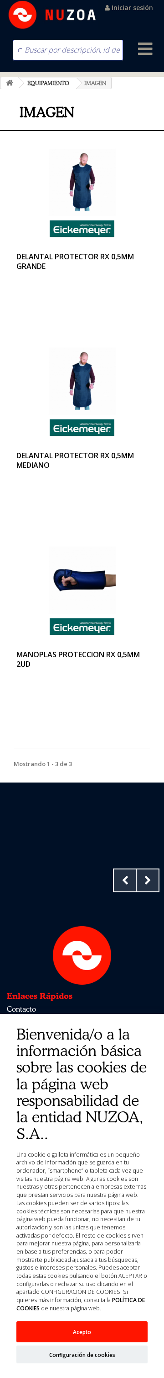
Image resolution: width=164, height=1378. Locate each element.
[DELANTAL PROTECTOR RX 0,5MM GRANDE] (82, 182)
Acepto (82, 1331)
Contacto (21, 1008)
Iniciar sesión (131, 7)
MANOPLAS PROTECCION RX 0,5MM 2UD (78, 659)
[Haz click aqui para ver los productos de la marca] (82, 228)
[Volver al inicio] (9, 83)
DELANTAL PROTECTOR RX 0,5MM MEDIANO (75, 460)
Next (147, 880)
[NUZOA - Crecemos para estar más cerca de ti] (52, 15)
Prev (125, 880)
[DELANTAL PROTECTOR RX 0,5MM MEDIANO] (82, 381)
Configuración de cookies (82, 1354)
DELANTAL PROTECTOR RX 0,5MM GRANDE (75, 261)
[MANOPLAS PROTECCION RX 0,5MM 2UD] (82, 580)
